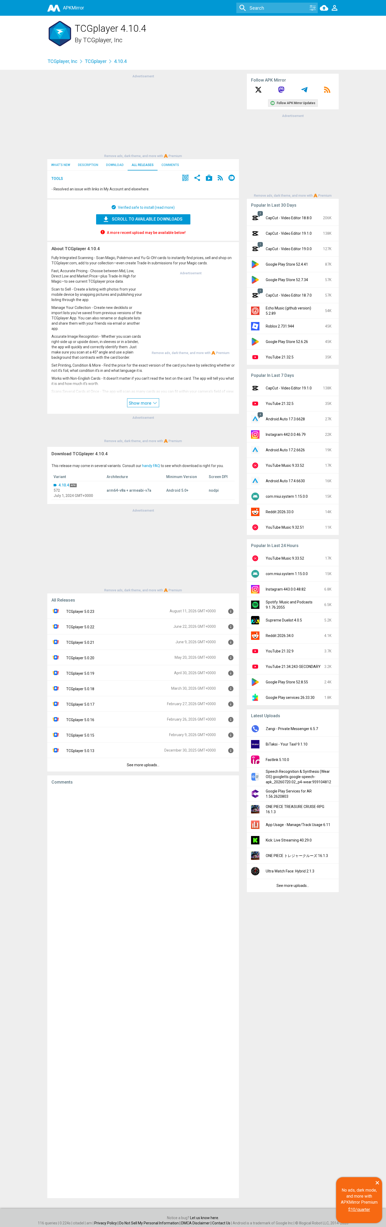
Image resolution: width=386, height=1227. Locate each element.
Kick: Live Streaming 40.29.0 (289, 840)
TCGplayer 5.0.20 (80, 658)
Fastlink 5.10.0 (277, 760)
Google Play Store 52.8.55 (287, 682)
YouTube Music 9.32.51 (285, 527)
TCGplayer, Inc (102, 40)
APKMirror (73, 7)
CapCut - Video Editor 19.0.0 (289, 249)
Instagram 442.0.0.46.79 (286, 434)
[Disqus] (143, 991)
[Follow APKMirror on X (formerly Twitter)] (258, 91)
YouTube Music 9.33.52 (285, 465)
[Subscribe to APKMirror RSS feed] (327, 91)
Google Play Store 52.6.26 (287, 342)
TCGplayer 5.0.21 (80, 642)
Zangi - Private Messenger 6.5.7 (292, 729)
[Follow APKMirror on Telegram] (304, 91)
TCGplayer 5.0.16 (80, 720)
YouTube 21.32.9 (280, 651)
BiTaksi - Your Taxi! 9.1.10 (286, 744)
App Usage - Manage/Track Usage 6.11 (298, 825)
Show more (140, 403)
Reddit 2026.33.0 (280, 512)
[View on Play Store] (209, 178)
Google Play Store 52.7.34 (287, 280)
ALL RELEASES (143, 165)
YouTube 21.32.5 (280, 357)
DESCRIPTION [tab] (88, 165)
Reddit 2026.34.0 (280, 636)
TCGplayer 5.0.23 (80, 611)
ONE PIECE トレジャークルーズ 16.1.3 (297, 856)
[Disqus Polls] (143, 855)
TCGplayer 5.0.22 (80, 627)
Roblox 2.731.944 (280, 326)
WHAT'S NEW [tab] (60, 165)
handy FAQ (151, 466)
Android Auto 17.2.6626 (285, 450)
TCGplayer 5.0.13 (80, 751)
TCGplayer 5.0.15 (80, 735)
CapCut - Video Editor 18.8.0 (289, 218)
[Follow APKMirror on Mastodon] (281, 91)
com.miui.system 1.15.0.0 (287, 496)
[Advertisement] (143, 115)
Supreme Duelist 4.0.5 (284, 620)
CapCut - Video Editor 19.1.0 (289, 233)
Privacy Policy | (106, 1223)
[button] (185, 178)
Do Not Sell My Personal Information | (150, 1223)
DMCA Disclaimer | (196, 1223)
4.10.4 (64, 485)
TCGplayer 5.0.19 (80, 673)
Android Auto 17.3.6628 (285, 419)
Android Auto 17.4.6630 (285, 481)
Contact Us (221, 1223)
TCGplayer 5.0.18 (80, 689)
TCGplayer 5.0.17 (80, 704)
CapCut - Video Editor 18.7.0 (289, 295)
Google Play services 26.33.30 (290, 697)
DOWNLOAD (115, 165)
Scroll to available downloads (147, 219)
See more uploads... (143, 765)
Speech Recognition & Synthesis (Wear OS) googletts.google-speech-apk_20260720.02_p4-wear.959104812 (298, 776)
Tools (57, 178)
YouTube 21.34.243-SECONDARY (293, 667)
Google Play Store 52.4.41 (287, 264)
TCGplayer (96, 61)
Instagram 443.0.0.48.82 (286, 589)
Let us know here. (204, 1218)
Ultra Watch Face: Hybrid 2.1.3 (290, 871)
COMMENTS (170, 165)
